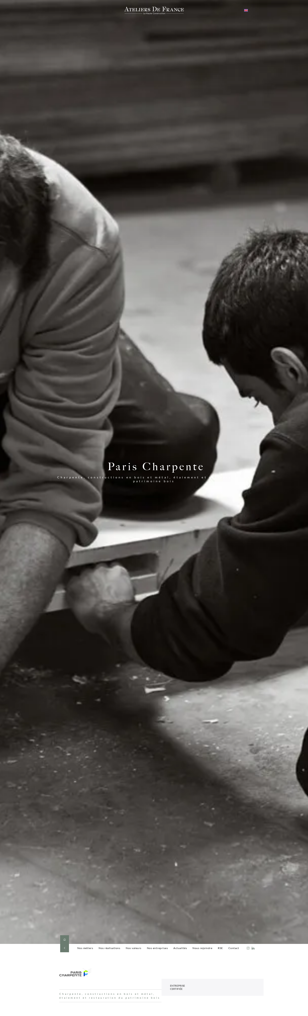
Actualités (180, 948)
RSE (220, 948)
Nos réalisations (109, 948)
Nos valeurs (133, 948)
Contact (233, 948)
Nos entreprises (157, 948)
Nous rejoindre (202, 948)
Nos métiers (85, 948)
